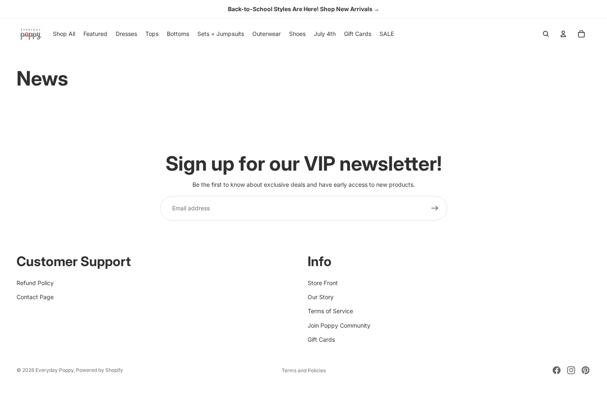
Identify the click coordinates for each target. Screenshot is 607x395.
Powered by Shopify (99, 370)
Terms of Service (330, 311)
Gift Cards (321, 339)
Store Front (323, 282)
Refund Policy (35, 282)
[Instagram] (571, 370)
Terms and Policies (304, 370)
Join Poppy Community (339, 325)
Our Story (321, 296)
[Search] (546, 34)
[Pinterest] (585, 370)
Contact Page (35, 296)
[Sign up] (434, 208)
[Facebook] (557, 370)
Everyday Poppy (55, 370)
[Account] (563, 34)
